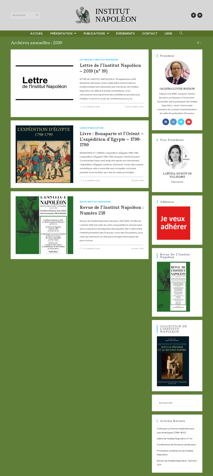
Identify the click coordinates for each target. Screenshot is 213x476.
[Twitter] (193, 15)
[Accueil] (198, 42)
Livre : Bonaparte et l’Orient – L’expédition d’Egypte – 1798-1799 (112, 139)
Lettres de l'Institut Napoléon (99, 59)
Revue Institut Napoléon (95, 201)
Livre (83, 128)
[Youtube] (188, 122)
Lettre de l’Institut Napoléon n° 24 (174, 438)
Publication (96, 128)
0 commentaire (91, 106)
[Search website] (181, 33)
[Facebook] (199, 15)
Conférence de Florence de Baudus (176, 444)
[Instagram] (173, 122)
